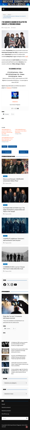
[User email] (18, 108)
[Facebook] (12, 108)
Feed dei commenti (6, 410)
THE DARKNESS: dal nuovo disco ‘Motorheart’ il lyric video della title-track (8, 139)
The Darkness (13, 146)
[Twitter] (14, 108)
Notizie (14, 27)
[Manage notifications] (27, 427)
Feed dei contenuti (6, 407)
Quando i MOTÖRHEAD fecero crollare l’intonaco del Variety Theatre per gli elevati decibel (18, 357)
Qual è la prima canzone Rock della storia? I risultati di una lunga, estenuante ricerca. (19, 350)
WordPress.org (5, 413)
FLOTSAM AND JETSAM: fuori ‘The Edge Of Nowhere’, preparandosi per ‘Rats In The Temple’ (14, 209)
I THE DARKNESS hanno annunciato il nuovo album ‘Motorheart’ (21, 131)
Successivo (22, 152)
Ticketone (8, 87)
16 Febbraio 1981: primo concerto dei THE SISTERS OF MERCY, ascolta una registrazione (19, 344)
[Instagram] (16, 108)
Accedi (3, 404)
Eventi (5, 146)
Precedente (7, 152)
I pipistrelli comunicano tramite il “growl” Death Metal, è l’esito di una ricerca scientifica (19, 364)
